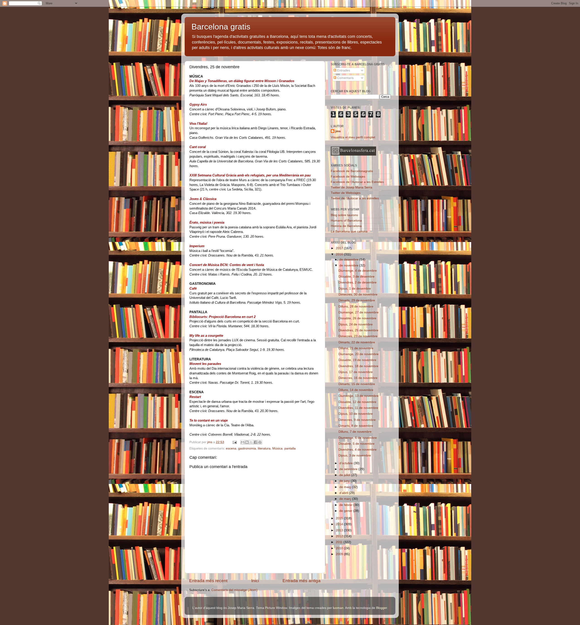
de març (345, 498)
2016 (340, 254)
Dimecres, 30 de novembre (357, 294)
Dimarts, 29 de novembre (356, 300)
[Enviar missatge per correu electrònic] (234, 442)
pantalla (290, 448)
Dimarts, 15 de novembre (356, 384)
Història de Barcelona (346, 226)
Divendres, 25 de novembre (358, 330)
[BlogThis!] (247, 442)
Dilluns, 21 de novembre (355, 348)
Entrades (343, 70)
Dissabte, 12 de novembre (357, 402)
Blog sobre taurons (344, 215)
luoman (338, 608)
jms (338, 131)
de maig (345, 487)
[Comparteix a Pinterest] (260, 442)
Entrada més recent (208, 580)
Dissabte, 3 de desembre (356, 276)
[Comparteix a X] (251, 442)
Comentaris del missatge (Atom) (234, 590)
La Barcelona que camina (349, 231)
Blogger (381, 608)
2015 (340, 518)
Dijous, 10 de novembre (355, 413)
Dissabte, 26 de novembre (357, 318)
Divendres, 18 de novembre (358, 366)
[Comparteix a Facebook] (255, 442)
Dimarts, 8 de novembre (355, 425)
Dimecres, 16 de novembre (357, 378)
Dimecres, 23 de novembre (357, 336)
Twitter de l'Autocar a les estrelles (355, 198)
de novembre (349, 265)
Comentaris (345, 78)
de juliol (345, 475)
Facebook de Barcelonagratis (352, 171)
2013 (340, 530)
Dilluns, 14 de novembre (355, 390)
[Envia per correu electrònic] (242, 442)
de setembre (348, 469)
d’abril (344, 493)
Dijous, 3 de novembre (354, 455)
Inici (255, 580)
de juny (345, 481)
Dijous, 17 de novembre (355, 372)
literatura (264, 448)
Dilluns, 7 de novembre (355, 431)
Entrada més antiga (302, 580)
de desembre (349, 259)
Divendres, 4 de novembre (357, 449)
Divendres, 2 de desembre (357, 282)
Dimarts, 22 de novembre (356, 342)
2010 (340, 548)
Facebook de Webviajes (348, 176)
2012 (340, 536)
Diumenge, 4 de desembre (357, 270)
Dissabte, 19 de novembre (357, 360)
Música (277, 448)
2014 (340, 524)
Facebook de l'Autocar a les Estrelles (357, 182)
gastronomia (247, 448)
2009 (340, 554)
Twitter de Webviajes (345, 193)
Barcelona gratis (220, 26)
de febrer (346, 505)
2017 (340, 248)
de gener (346, 511)
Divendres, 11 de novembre (358, 408)
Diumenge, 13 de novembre (358, 396)
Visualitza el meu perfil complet (353, 137)
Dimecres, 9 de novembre (357, 420)
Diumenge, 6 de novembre (357, 437)
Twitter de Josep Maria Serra (351, 187)
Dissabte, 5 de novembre (356, 443)
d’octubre (346, 463)
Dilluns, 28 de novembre (355, 306)
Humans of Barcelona (346, 220)
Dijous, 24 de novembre (355, 324)
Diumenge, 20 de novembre (358, 354)
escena (231, 448)
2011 (339, 542)
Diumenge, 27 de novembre (358, 312)
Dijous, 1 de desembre (354, 288)
